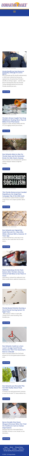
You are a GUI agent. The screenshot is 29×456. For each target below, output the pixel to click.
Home (6, 447)
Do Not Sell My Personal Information (14, 450)
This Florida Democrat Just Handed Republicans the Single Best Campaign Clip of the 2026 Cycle (14, 194)
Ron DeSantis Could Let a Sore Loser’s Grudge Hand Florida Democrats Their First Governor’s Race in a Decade (13, 349)
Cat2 (10, 68)
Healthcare (13, 114)
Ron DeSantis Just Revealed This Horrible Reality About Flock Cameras (13, 388)
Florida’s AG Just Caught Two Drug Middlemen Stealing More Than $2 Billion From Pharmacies (14, 120)
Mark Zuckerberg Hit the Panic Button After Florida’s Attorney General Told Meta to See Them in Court (14, 273)
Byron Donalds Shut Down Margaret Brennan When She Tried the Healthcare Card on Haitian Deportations (14, 425)
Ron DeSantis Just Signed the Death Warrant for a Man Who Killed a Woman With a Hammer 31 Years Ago (14, 233)
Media (12, 150)
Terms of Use (6, 449)
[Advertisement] (14, 33)
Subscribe (21, 449)
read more (6, 91)
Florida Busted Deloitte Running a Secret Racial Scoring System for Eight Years (14, 310)
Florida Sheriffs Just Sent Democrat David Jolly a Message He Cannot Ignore (13, 72)
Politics (13, 266)
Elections (13, 68)
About (11, 447)
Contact (14, 449)
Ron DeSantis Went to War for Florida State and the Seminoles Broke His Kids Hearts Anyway (13, 156)
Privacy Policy (19, 447)
